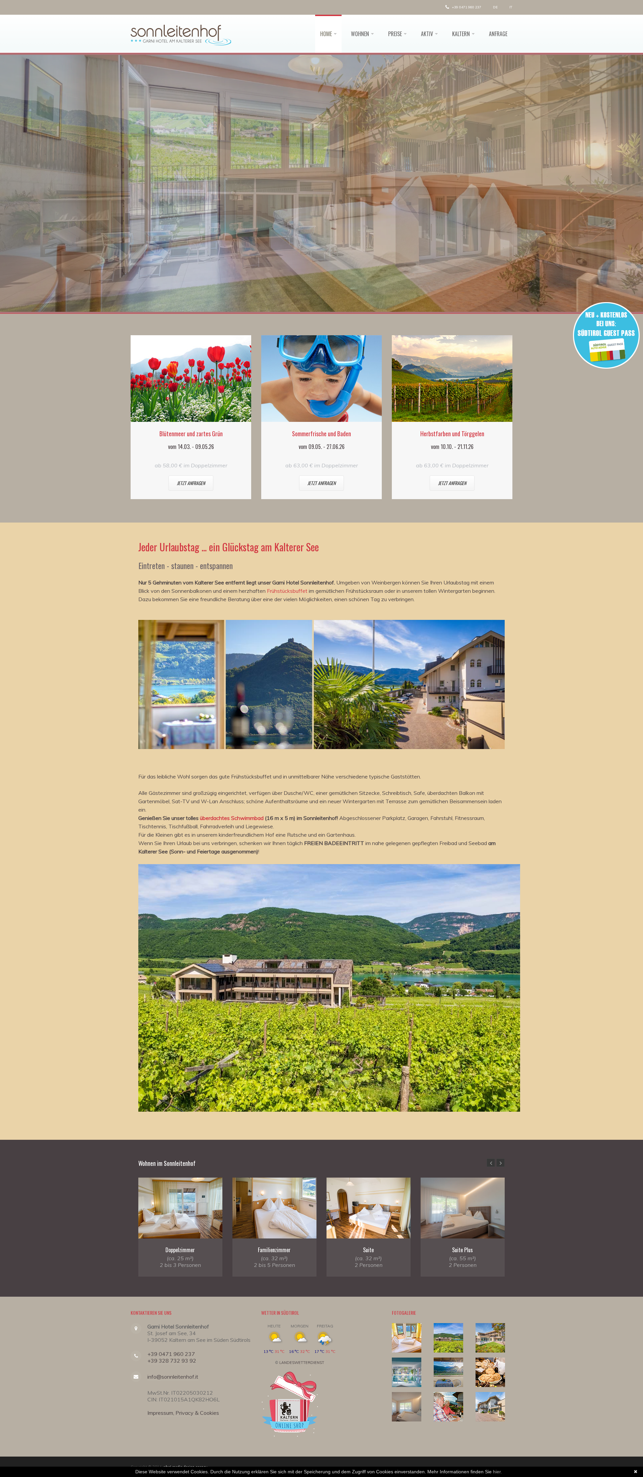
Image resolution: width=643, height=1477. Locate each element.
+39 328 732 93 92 (171, 1360)
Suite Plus (462, 1250)
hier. (497, 1471)
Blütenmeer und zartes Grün (191, 433)
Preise (395, 34)
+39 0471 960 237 (466, 7)
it (510, 7)
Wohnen (360, 34)
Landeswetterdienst (301, 1362)
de (495, 7)
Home (326, 34)
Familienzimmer (274, 1250)
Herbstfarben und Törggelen (452, 433)
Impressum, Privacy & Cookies (183, 1412)
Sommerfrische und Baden (321, 433)
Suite (368, 1250)
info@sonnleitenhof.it (172, 1376)
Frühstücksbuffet (287, 590)
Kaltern (461, 34)
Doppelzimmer (180, 1250)
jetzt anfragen (191, 482)
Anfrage (498, 34)
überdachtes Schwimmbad (232, 818)
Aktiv (427, 34)
